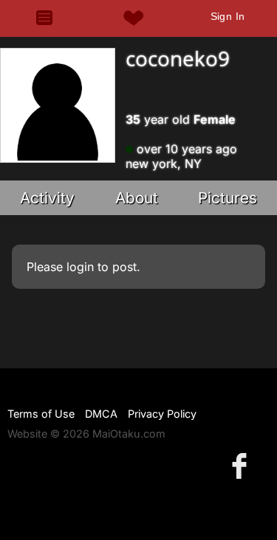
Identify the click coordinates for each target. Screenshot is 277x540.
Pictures (227, 198)
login (80, 266)
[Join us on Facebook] (242, 465)
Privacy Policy (162, 413)
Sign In (228, 16)
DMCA (101, 413)
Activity (47, 198)
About (136, 198)
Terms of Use (41, 413)
